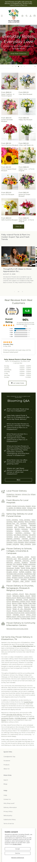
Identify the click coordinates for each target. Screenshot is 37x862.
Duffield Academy (25, 572)
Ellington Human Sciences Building (23, 577)
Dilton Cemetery (30, 542)
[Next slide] (24, 66)
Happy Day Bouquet (25, 119)
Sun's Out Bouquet (7, 194)
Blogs (5, 784)
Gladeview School (12, 579)
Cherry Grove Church (23, 616)
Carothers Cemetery (22, 533)
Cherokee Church (19, 614)
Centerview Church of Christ (15, 613)
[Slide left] (15, 292)
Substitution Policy (10, 819)
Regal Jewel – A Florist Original (26, 220)
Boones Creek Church (14, 607)
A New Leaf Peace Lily (26, 145)
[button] (27, 16)
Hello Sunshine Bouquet (9, 220)
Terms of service (9, 823)
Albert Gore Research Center (17, 557)
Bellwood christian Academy (17, 562)
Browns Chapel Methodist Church (23, 611)
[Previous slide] (13, 66)
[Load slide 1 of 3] (16, 66)
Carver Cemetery (20, 536)
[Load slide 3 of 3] (21, 66)
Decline (17, 853)
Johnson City (26, 494)
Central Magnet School (21, 566)
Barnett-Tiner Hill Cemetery (16, 523)
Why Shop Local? (9, 803)
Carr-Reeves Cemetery (21, 535)
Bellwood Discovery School (25, 560)
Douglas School (11, 572)
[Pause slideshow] (35, 66)
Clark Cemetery (11, 540)
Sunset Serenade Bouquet (7, 120)
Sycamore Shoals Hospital (25, 510)
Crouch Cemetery (23, 540)
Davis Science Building (27, 570)
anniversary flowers (7, 718)
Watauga (15, 496)
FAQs (5, 795)
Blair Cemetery (19, 527)
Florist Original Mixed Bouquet (8, 169)
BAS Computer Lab (25, 558)
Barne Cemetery (30, 521)
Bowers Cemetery (21, 529)
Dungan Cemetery (12, 544)
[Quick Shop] (22, 15)
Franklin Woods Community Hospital (18, 506)
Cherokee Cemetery (28, 538)
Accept (17, 849)
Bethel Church (21, 597)
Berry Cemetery (21, 525)
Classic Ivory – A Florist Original (26, 169)
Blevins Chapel (17, 603)
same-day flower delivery (14, 714)
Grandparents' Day (9, 756)
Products (6, 765)
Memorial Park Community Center (17, 629)
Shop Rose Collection (18, 53)
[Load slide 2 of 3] (18, 66)
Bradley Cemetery (22, 531)
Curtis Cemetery (18, 542)
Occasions (7, 760)
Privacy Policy (17, 844)
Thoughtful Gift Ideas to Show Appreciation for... (17, 270)
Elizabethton (10, 494)
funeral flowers (28, 702)
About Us (6, 769)
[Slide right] (22, 292)
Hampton (18, 494)
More (18, 480)
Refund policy (8, 815)
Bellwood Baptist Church (21, 596)
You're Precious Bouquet (9, 145)
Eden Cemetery (25, 544)
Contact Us (7, 799)
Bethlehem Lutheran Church (21, 601)
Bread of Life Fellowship (22, 609)
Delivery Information (10, 807)
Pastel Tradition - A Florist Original (7, 95)
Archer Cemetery (12, 520)
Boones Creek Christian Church (24, 605)
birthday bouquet (20, 718)
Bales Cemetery (19, 521)
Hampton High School (21, 581)
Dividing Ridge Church (27, 618)
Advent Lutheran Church (15, 594)
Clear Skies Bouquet (25, 94)
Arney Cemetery (24, 520)
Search (6, 780)
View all (18, 226)
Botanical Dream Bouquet (24, 195)
